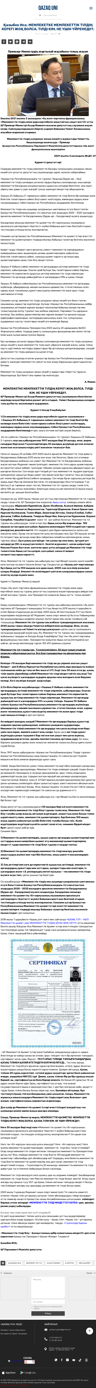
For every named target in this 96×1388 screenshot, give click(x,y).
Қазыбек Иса (14, 1263)
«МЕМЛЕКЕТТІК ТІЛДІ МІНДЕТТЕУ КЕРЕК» (53, 1202)
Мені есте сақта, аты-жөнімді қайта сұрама (48, 1307)
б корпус (69, 1263)
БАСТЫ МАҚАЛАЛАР (50, 15)
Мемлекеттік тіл (34, 1263)
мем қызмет (85, 1263)
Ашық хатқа (59, 502)
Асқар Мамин (53, 1263)
